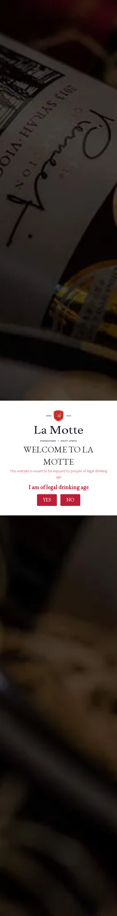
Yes (47, 500)
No (70, 500)
